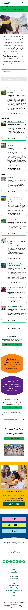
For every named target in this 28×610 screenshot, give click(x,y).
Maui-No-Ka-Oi (11, 219)
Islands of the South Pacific (15, 197)
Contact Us (14, 564)
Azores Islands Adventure (14, 306)
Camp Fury (10, 177)
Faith (14, 583)
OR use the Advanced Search (13, 75)
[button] (23, 3)
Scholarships (14, 576)
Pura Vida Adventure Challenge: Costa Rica (16, 91)
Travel (4, 6)
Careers (14, 569)
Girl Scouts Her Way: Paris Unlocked (14, 144)
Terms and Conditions (14, 585)
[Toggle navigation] (26, 3)
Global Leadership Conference (15, 121)
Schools (14, 574)
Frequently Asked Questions (14, 590)
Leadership (14, 571)
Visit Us (14, 567)
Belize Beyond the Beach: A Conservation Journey (15, 264)
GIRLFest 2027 (11, 239)
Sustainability (14, 578)
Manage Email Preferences (14, 597)
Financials (14, 581)
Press (14, 592)
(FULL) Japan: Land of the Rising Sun (16, 288)
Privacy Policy (14, 588)
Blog (14, 594)
